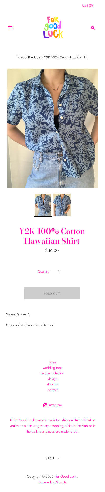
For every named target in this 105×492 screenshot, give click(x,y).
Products (34, 57)
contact (53, 389)
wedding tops (52, 367)
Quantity (43, 271)
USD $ (50, 458)
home (52, 362)
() (87, 5)
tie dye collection (52, 373)
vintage (52, 378)
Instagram (54, 404)
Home (20, 57)
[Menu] (10, 28)
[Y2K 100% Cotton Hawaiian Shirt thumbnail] (43, 205)
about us (53, 384)
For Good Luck (65, 476)
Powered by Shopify (52, 482)
